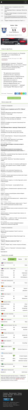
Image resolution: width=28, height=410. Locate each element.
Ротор (2, 273)
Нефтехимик (24, 273)
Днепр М (25, 337)
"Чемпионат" (10, 93)
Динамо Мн (24, 335)
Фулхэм (2, 282)
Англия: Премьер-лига (8, 280)
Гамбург (25, 306)
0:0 (14, 288)
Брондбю (3, 343)
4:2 (14, 277)
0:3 (14, 306)
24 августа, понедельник (6, 105)
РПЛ (21, 58)
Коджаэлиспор (4, 321)
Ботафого (3, 349)
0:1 (14, 273)
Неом (2, 327)
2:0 (14, 275)
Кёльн (26, 304)
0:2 (14, 327)
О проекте (5, 393)
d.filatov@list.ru (16, 405)
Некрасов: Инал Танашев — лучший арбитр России (12, 185)
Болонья (2, 296)
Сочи (26, 270)
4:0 (14, 298)
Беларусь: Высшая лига (8, 333)
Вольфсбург (24, 308)
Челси (26, 282)
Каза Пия (25, 316)
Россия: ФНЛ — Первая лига (9, 268)
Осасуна (2, 288)
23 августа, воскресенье (6, 227)
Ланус (2, 360)
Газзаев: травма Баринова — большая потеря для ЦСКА (13, 135)
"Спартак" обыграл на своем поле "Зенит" (13, 20)
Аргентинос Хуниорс (23, 360)
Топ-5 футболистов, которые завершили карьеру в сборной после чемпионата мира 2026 (12, 223)
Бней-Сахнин (24, 372)
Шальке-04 (25, 310)
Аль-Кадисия (24, 327)
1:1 (14, 265)
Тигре (2, 356)
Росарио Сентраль (23, 358)
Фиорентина (24, 298)
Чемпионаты (5, 206)
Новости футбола (6, 49)
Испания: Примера (7, 286)
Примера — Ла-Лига (7, 137)
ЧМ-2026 (5, 221)
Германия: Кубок (7, 301)
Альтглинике (3, 308)
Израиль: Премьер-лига (8, 369)
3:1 (14, 343)
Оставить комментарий (14, 98)
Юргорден (25, 366)
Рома (2, 298)
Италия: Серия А (7, 294)
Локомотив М (4, 59)
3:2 (14, 329)
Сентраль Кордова (23, 356)
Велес (2, 275)
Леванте (25, 288)
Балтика (12, 25)
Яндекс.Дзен (6, 406)
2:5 (14, 310)
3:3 (14, 308)
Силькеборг (24, 343)
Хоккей (10, 396)
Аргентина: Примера (7, 353)
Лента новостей (6, 102)
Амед (26, 321)
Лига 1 (4, 216)
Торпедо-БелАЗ (4, 337)
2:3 (14, 270)
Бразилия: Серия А (7, 346)
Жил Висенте (3, 316)
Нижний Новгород (4, 277)
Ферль (2, 306)
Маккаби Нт (3, 372)
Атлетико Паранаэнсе (22, 349)
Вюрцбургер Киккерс (5, 304)
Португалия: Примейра (8, 313)
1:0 (14, 335)
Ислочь (2, 335)
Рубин (16, 25)
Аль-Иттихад (3, 329)
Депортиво (25, 290)
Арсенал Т (25, 275)
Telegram (11, 406)
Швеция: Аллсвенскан (8, 364)
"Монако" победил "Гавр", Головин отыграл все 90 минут (13, 244)
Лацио (26, 296)
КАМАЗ (2, 270)
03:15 (14, 358)
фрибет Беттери (20, 378)
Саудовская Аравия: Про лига (10, 325)
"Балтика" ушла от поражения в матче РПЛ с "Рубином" (13, 109)
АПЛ (4, 126)
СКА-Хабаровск (24, 277)
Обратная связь (13, 393)
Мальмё (2, 366)
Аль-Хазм (25, 329)
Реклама (5, 396)
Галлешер (3, 310)
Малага (2, 290)
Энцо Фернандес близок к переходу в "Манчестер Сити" (13, 127)
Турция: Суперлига (7, 319)
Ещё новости (4, 251)
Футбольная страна (14, 402)
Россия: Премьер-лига (14, 32)
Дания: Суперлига (7, 340)
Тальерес (3, 358)
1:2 (14, 304)
